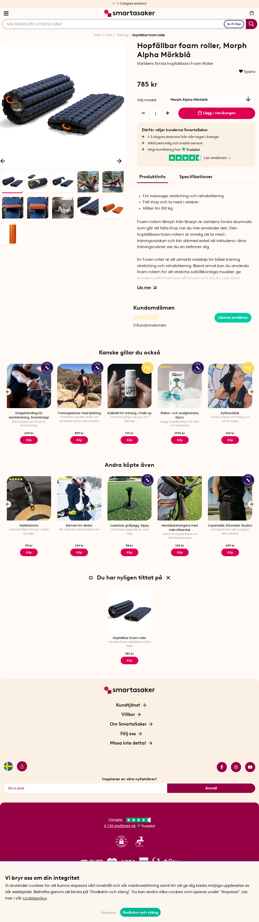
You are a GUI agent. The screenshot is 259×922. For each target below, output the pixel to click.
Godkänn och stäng (140, 912)
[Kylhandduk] (230, 386)
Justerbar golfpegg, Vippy (129, 525)
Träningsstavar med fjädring (79, 413)
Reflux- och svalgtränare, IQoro (180, 415)
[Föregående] (7, 391)
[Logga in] (20, 767)
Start (97, 35)
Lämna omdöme (233, 317)
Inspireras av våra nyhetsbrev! (129, 779)
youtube (248, 767)
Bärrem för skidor (79, 525)
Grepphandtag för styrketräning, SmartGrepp (29, 415)
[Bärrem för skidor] (79, 498)
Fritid (108, 35)
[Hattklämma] (29, 498)
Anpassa (108, 912)
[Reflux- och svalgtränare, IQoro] (180, 386)
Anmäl (211, 788)
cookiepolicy (35, 898)
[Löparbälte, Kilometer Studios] (230, 498)
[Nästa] (119, 161)
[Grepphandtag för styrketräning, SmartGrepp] (29, 386)
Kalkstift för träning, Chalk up (129, 413)
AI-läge (236, 24)
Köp (29, 440)
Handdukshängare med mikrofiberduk (180, 527)
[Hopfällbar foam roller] (129, 611)
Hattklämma (28, 525)
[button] (121, 842)
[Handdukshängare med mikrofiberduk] (180, 498)
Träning (122, 35)
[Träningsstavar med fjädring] (79, 386)
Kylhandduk (230, 413)
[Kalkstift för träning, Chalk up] (129, 386)
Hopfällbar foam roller (129, 637)
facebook (220, 767)
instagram (234, 767)
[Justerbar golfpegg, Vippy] (129, 498)
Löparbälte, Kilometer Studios (230, 525)
